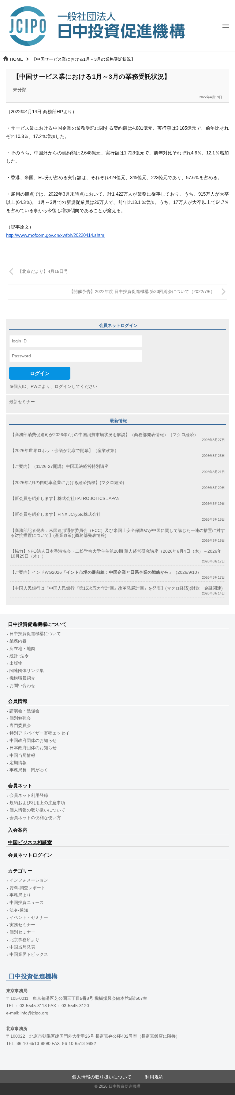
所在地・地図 (22, 648)
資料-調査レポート (27, 888)
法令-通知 (18, 910)
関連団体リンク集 (26, 670)
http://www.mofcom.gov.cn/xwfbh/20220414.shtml (55, 235)
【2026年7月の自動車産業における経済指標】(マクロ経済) (67, 482)
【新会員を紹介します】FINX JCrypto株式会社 (55, 514)
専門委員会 (20, 725)
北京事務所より (24, 940)
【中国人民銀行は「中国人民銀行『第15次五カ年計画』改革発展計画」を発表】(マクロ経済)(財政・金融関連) (116, 588)
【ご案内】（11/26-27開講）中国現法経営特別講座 (59, 466)
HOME (16, 59)
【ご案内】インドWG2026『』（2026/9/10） (105, 572)
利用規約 (154, 1076)
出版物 (15, 663)
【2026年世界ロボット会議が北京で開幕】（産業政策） (64, 450)
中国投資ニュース (26, 902)
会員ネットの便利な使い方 (35, 817)
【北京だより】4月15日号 (43, 271)
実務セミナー (22, 925)
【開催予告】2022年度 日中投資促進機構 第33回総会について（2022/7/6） (142, 291)
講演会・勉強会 (24, 711)
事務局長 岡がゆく (28, 770)
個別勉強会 (20, 718)
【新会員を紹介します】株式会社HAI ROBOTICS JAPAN (65, 498)
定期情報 (18, 763)
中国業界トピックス (28, 954)
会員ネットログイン (30, 855)
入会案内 (18, 830)
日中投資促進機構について (35, 633)
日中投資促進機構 (124, 1086)
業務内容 (18, 641)
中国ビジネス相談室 (30, 842)
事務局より (20, 895)
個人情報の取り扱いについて (37, 810)
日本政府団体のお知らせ (33, 748)
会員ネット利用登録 (28, 795)
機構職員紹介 (22, 678)
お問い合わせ (22, 685)
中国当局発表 (22, 947)
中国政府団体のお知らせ (33, 740)
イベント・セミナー (28, 917)
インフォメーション (28, 880)
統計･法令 (19, 656)
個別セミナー (22, 932)
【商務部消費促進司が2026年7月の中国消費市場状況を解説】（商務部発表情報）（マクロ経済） (104, 434)
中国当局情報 (22, 755)
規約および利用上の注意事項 (37, 802)
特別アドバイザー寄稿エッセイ (39, 733)
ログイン (40, 373)
